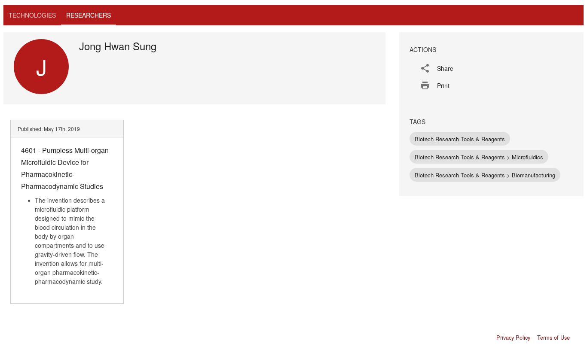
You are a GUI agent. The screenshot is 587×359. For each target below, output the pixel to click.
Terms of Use (553, 337)
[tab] (32, 15)
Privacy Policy (513, 337)
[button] (491, 68)
